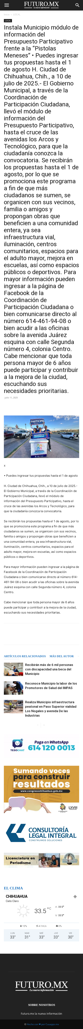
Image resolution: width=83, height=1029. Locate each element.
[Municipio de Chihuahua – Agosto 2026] (41, 746)
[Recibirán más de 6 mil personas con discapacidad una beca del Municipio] (13, 669)
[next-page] (44, 725)
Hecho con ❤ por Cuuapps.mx (43, 1024)
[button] (6, 5)
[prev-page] (37, 725)
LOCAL (16, 14)
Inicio (6, 14)
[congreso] (41, 789)
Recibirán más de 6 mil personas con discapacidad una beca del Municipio (49, 669)
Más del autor (62, 656)
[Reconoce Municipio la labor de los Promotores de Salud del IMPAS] (13, 688)
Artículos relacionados (25, 656)
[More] (72, 406)
